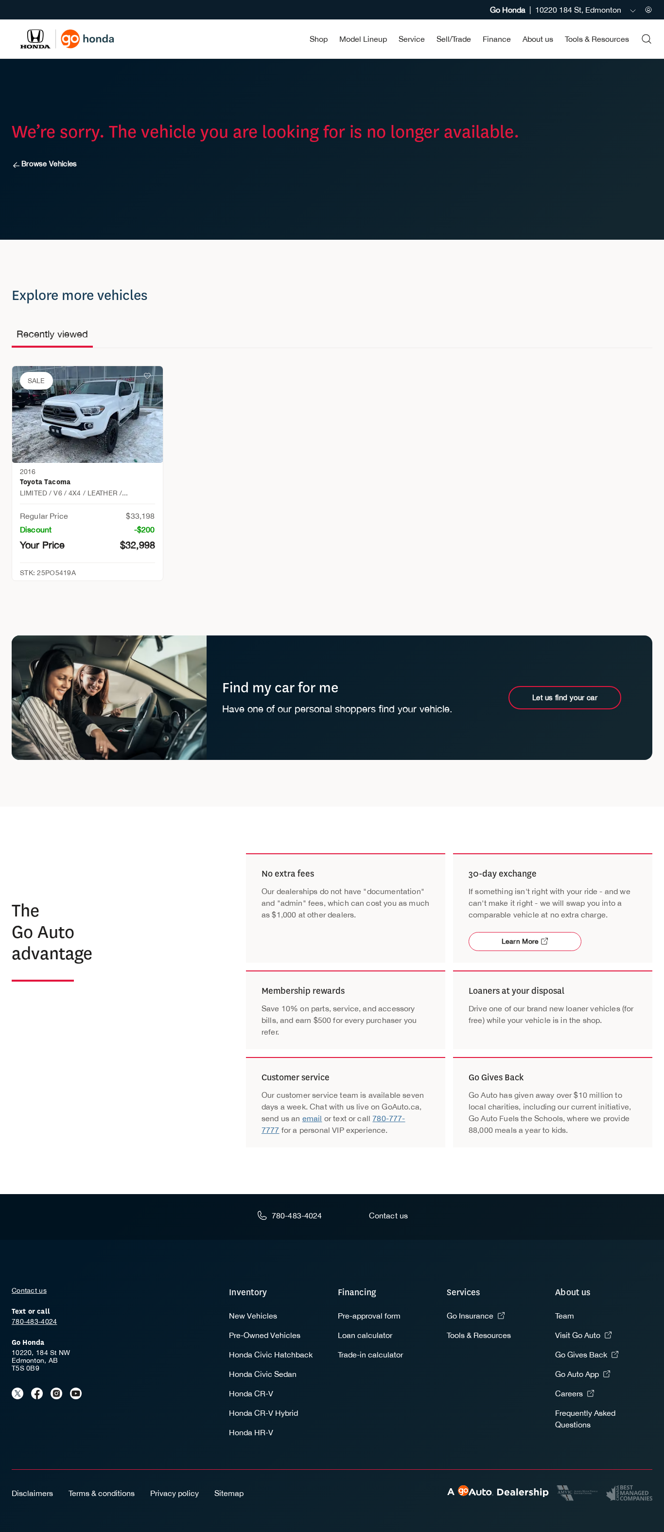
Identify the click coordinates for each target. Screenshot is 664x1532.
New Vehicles (253, 1315)
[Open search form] (646, 39)
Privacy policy (174, 1493)
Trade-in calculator (370, 1354)
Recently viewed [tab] (52, 333)
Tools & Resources (597, 39)
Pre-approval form (369, 1315)
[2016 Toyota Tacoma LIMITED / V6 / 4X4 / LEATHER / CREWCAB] (87, 414)
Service (412, 39)
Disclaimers (32, 1493)
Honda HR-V (251, 1432)
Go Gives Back (581, 1354)
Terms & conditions (102, 1493)
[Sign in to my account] (648, 10)
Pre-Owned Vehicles (264, 1335)
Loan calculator (365, 1335)
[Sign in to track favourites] (149, 378)
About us (538, 39)
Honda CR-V (251, 1393)
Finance (497, 39)
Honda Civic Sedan (263, 1374)
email (312, 1118)
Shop (319, 39)
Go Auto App (577, 1374)
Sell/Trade (454, 39)
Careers (569, 1393)
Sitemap (229, 1493)
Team (564, 1315)
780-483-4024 (34, 1321)
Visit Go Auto (577, 1335)
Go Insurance (470, 1315)
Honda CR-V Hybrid (263, 1413)
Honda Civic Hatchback (271, 1354)
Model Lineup (363, 39)
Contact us (29, 1290)
